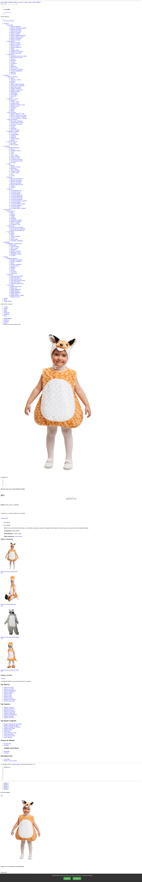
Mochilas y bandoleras (16, 260)
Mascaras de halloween (17, 178)
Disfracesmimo (16, 764)
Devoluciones (7, 743)
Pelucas (12, 149)
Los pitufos (13, 96)
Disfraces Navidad (9, 710)
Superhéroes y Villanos (13, 131)
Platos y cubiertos (15, 223)
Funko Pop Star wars (16, 279)
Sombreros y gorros (16, 150)
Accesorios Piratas (15, 193)
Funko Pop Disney (15, 277)
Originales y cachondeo (17, 51)
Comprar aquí (4, 518)
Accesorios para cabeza (17, 161)
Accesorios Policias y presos (18, 203)
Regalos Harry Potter (9, 728)
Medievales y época (16, 87)
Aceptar (67, 878)
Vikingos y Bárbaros (16, 88)
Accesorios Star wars (16, 190)
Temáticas (6, 75)
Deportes (13, 100)
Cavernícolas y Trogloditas (17, 85)
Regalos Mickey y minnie (17, 295)
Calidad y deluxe (15, 50)
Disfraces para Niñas (16, 31)
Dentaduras (13, 249)
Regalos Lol (14, 288)
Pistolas (12, 165)
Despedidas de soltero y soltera (19, 56)
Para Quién (10, 25)
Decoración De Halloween (17, 230)
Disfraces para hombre (10, 699)
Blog (5, 299)
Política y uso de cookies (10, 760)
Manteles (13, 214)
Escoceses (13, 125)
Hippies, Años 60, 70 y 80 (17, 113)
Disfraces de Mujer (15, 40)
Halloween (13, 60)
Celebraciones (11, 54)
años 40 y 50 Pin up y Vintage (18, 115)
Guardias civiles (15, 103)
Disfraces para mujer (9, 701)
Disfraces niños (8, 693)
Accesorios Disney (15, 206)
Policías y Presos (15, 102)
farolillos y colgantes (16, 221)
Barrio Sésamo (14, 144)
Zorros (5, 323)
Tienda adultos (8, 301)
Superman (13, 137)
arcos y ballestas (15, 169)
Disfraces (6, 23)
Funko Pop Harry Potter (17, 276)
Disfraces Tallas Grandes (17, 37)
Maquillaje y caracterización (14, 243)
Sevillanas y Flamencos (17, 124)
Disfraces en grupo (15, 42)
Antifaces (13, 186)
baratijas (13, 215)
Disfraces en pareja (15, 44)
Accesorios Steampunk (16, 199)
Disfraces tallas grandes (10, 690)
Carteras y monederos (16, 261)
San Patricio (14, 63)
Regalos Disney (15, 294)
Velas (12, 212)
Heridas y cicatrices (16, 251)
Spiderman (13, 136)
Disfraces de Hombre (16, 38)
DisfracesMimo (8, 318)
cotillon (12, 217)
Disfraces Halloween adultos (18, 35)
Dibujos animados (15, 91)
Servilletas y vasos (15, 224)
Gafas (12, 153)
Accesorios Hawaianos (16, 198)
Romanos (13, 81)
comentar (3, 678)
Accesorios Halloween (16, 195)
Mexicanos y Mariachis (17, 121)
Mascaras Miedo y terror (17, 184)
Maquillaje (6, 242)
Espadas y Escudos (15, 167)
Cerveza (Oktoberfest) (16, 71)
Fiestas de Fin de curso (16, 57)
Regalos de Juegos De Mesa (11, 725)
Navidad (13, 62)
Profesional (13, 245)
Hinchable (13, 218)
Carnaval (13, 59)
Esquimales (13, 128)
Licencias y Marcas (12, 141)
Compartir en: (4, 477)
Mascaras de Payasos (16, 183)
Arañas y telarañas (15, 236)
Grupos (6, 298)
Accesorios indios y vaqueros (18, 208)
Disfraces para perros (16, 53)
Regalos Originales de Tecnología (12, 724)
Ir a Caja (9, 12)
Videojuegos (14, 93)
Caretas (12, 187)
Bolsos (12, 263)
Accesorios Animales (16, 205)
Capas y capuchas (15, 156)
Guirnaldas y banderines (17, 240)
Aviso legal (7, 759)
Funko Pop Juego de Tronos (18, 280)
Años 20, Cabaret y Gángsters (18, 116)
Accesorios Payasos (16, 192)
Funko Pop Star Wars (9, 735)
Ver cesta (5, 12)
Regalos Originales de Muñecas (12, 727)
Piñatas (12, 234)
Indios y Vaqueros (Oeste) (17, 84)
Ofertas (12, 48)
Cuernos (13, 175)
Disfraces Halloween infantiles (18, 28)
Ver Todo (13, 255)
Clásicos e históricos (12, 76)
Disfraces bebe (8, 696)
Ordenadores (14, 273)
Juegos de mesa (15, 265)
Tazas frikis (13, 271)
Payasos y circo (15, 106)
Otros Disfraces (11, 41)
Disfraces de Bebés (15, 32)
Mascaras (9, 177)
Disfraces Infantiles (15, 26)
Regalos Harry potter (16, 286)
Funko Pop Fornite (15, 282)
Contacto (6, 753)
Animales (6, 321)
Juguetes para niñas (9, 717)
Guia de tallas (18, 536)
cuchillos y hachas (15, 171)
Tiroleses (13, 127)
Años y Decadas (11, 112)
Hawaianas (13, 73)
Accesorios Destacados (13, 147)
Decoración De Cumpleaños (18, 229)
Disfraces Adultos (15, 34)
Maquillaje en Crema (16, 254)
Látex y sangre (14, 248)
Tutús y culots (14, 155)
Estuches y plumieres (16, 264)
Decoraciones (7, 209)
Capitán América (15, 138)
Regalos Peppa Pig (15, 289)
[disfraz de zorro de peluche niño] (57, 476)
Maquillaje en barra (16, 252)
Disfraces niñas (8, 695)
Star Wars (13, 143)
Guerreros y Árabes (16, 79)
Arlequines (13, 107)
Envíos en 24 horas (9, 20)
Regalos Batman (15, 291)
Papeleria (13, 267)
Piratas (12, 65)
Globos (12, 233)
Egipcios (13, 82)
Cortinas (13, 237)
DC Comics (14, 133)
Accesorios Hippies (16, 202)
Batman (13, 140)
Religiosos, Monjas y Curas (18, 105)
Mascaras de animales (16, 180)
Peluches (13, 268)
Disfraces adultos (8, 698)
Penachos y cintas (15, 158)
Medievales (13, 66)
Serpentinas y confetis (16, 220)
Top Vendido (10, 232)
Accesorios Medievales (17, 196)
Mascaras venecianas (16, 181)
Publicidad (6, 751)
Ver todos (13, 162)
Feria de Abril (14, 68)
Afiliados (6, 745)
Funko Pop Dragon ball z (17, 283)
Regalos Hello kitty (16, 292)
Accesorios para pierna (16, 159)
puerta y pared (14, 239)
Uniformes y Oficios (12, 99)
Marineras (13, 72)
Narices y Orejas (15, 246)
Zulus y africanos (15, 130)
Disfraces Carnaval (9, 707)
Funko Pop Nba (8, 737)
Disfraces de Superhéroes (10, 714)
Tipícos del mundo (12, 119)
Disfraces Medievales (9, 713)
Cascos (12, 152)
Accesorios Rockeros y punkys (19, 201)
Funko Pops (7, 731)
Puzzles (12, 270)
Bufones (13, 109)
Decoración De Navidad (17, 227)
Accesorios (7, 146)
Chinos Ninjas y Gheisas (17, 122)
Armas (9, 164)
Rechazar (76, 878)
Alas (12, 174)
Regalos (6, 257)
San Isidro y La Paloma (17, 69)
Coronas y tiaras (15, 172)
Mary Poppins (14, 94)
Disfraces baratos (15, 45)
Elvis (12, 97)
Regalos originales (8, 716)
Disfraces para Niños (16, 29)
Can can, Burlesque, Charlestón (19, 118)
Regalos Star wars (15, 297)
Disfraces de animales (9, 711)
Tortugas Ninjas (15, 134)
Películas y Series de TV (17, 90)
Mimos (12, 110)
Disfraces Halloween (16, 47)
